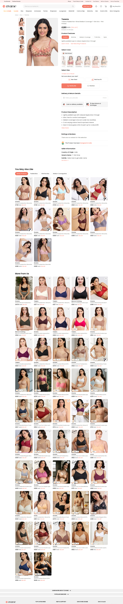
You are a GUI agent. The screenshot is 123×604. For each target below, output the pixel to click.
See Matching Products (78, 44)
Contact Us (88, 1)
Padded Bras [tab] (34, 173)
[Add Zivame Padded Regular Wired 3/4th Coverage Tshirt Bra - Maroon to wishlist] (30, 431)
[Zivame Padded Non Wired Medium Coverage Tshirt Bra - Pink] (42, 250)
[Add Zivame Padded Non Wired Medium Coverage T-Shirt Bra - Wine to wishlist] (106, 179)
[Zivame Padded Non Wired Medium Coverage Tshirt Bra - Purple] (61, 219)
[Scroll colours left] (63, 62)
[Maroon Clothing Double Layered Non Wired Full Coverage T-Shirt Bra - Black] (80, 288)
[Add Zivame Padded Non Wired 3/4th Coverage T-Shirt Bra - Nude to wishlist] (30, 370)
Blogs (69, 1)
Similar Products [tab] (22, 173)
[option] (21, 22)
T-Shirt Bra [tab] (97, 37)
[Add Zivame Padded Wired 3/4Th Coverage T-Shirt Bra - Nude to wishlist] (68, 339)
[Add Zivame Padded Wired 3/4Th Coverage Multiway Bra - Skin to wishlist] (87, 493)
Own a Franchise (115, 1)
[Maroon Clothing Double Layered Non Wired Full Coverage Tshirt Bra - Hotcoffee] (24, 318)
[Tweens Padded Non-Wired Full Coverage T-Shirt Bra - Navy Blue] (61, 288)
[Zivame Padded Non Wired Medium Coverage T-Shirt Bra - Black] (80, 188)
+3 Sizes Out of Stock (68, 74)
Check (105, 98)
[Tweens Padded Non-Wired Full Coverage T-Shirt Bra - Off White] (42, 288)
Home (16, 15)
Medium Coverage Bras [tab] (60, 173)
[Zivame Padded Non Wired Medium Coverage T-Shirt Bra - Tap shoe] (42, 188)
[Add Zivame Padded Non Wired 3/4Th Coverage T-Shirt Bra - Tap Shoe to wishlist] (49, 339)
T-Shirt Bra (26, 15)
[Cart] (106, 6)
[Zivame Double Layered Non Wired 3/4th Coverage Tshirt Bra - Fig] (42, 318)
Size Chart (74, 79)
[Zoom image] (42, 42)
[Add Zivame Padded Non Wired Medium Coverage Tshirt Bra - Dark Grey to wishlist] (106, 209)
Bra (21, 15)
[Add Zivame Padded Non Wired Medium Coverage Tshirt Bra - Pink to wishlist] (49, 240)
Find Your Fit (97, 79)
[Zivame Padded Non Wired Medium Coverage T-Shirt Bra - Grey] (24, 219)
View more (65, 128)
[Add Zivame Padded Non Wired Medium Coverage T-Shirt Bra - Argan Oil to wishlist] (30, 179)
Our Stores (96, 1)
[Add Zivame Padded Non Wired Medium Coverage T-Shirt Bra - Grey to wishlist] (30, 209)
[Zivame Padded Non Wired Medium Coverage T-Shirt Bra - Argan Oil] (24, 188)
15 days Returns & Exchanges (95, 104)
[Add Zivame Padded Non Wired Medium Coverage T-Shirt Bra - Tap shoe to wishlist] (49, 179)
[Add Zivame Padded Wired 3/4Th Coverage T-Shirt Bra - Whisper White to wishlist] (106, 370)
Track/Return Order (78, 1)
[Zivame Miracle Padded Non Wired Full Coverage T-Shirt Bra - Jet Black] (24, 288)
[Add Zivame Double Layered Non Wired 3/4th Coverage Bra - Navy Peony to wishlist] (30, 554)
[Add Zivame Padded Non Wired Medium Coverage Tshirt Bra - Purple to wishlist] (68, 209)
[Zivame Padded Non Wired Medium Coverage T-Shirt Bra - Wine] (99, 188)
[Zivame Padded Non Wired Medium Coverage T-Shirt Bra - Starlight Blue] (61, 188)
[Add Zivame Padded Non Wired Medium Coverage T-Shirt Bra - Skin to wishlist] (49, 209)
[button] (73, 6)
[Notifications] (96, 6)
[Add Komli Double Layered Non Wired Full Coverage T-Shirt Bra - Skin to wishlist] (106, 431)
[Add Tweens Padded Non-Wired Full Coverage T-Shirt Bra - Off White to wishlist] (49, 278)
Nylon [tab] (105, 37)
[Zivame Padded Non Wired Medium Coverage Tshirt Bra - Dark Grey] (99, 219)
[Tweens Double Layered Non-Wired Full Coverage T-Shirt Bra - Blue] (61, 318)
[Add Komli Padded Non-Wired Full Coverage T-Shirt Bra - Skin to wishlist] (49, 493)
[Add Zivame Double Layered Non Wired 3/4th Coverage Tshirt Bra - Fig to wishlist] (49, 309)
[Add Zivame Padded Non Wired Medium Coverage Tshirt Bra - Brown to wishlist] (87, 209)
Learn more (65, 44)
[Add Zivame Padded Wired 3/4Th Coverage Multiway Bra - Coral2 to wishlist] (68, 370)
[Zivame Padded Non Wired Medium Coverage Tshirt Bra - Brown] (80, 219)
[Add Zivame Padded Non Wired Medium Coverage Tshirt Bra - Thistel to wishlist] (106, 554)
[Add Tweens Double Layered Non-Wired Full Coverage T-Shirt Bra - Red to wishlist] (30, 339)
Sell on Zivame (104, 1)
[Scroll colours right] (106, 62)
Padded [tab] (65, 37)
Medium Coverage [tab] (85, 37)
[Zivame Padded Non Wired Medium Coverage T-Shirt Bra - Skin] (42, 219)
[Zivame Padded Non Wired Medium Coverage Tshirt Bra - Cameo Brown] (24, 250)
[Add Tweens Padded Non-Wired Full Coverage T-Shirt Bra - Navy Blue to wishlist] (68, 278)
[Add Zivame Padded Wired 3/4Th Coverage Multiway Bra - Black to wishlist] (49, 554)
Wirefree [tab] (73, 37)
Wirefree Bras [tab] (45, 173)
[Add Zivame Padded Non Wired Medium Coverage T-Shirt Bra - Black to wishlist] (87, 179)
